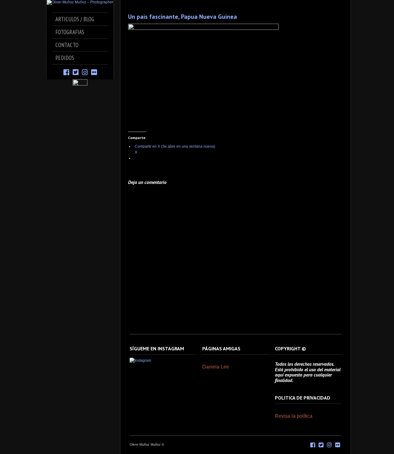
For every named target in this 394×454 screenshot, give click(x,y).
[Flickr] (94, 72)
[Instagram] (85, 72)
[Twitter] (75, 72)
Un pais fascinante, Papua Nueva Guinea (182, 17)
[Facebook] (66, 72)
